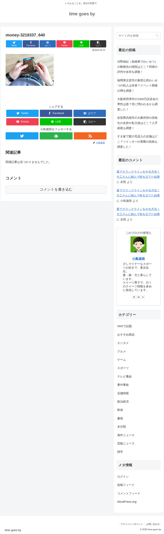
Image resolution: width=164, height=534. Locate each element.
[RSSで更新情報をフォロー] (90, 135)
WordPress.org (126, 501)
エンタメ (123, 343)
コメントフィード (128, 493)
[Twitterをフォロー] (22, 135)
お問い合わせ (153, 524)
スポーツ (123, 368)
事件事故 (123, 384)
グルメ (121, 351)
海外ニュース (126, 435)
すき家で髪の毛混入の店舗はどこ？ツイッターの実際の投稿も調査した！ (137, 141)
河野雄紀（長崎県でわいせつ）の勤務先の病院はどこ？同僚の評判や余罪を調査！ (137, 67)
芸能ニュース (126, 443)
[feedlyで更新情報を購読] (56, 135)
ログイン (123, 476)
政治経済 (123, 401)
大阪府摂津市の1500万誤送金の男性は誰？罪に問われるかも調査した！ (137, 104)
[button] (98, 43)
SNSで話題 (124, 326)
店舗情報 (123, 393)
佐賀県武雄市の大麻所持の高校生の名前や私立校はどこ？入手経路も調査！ (137, 123)
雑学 (120, 451)
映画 (120, 409)
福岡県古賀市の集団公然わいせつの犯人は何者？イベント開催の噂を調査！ (137, 85)
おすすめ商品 (126, 334)
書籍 (120, 418)
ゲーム (121, 359)
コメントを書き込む (56, 189)
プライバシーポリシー (131, 524)
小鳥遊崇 (138, 258)
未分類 (121, 426)
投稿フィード (126, 485)
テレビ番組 (124, 376)
